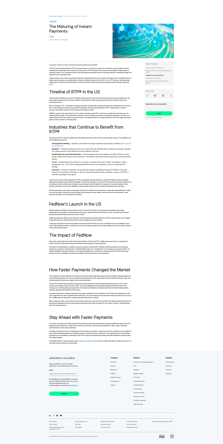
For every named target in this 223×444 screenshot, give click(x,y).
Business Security (106, 424)
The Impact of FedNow (153, 78)
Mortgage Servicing (131, 427)
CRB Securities (138, 404)
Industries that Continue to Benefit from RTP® (158, 71)
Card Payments (138, 385)
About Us (113, 362)
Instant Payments (139, 381)
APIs (134, 366)
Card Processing (138, 393)
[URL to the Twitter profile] (53, 415)
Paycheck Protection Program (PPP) (162, 421)
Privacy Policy (73, 381)
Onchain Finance (138, 396)
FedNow (108, 80)
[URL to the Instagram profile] (57, 415)
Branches (169, 373)
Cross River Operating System (143, 362)
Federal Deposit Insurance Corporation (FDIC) (56, 428)
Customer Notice (131, 424)
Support (113, 385)
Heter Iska (78, 424)
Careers (113, 366)
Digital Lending (138, 373)
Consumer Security (131, 421)
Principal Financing (139, 400)
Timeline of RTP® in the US (154, 68)
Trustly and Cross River (85, 341)
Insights (112, 373)
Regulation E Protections (108, 421)
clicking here (73, 385)
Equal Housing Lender (81, 421)
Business (168, 366)
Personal (168, 370)
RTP (50, 84)
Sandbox (136, 370)
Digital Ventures (115, 377)
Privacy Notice (53, 424)
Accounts (136, 377)
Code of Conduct (106, 427)
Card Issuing (137, 389)
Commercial (170, 362)
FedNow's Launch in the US (154, 75)
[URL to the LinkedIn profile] (50, 415)
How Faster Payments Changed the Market (157, 82)
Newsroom (114, 370)
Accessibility (78, 427)
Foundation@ (114, 381)
